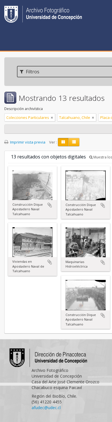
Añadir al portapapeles (50, 205)
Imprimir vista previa (27, 142)
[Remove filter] (52, 117)
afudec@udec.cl (46, 407)
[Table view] (74, 142)
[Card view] (63, 142)
